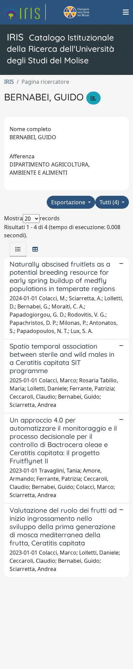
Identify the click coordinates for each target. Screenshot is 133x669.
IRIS (9, 81)
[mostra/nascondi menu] (126, 12)
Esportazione (69, 202)
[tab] (18, 249)
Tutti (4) (110, 202)
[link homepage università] (84, 12)
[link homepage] (25, 12)
